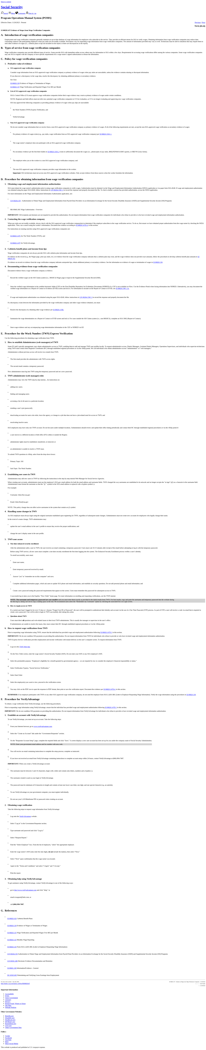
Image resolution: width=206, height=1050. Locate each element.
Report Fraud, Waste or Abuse (15, 1003)
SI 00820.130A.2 (53, 152)
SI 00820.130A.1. (106, 134)
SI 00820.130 (15, 83)
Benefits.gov (9, 1016)
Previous (198, 22)
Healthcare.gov (10, 1020)
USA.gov (8, 1025)
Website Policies (10, 1007)
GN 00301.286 (12, 961)
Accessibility (9, 994)
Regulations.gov (10, 1024)
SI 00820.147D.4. (82, 225)
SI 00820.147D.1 (106, 632)
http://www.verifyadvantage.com (25, 890)
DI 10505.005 (12, 975)
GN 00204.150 (15, 201)
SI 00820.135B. (58, 310)
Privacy (7, 1002)
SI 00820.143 (12, 940)
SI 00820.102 (12, 918)
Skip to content (6, 2)
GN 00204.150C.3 (57, 190)
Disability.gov (10, 1018)
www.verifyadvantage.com (43, 726)
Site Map (8, 1005)
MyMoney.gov (10, 1022)
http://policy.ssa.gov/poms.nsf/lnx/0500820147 (15, 983)
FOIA (7, 996)
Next (203, 22)
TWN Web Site (24, 647)
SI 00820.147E (15, 236)
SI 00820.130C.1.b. (122, 288)
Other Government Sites (13, 1027)
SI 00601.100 (12, 968)
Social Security (12, 7)
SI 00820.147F (15, 243)
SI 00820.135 (15, 87)
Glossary (8, 1000)
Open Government (11, 998)
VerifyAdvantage (25, 816)
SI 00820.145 (12, 947)
